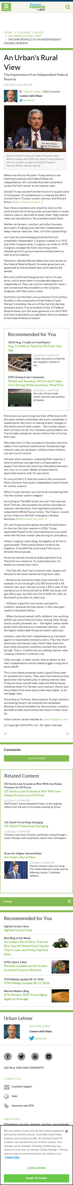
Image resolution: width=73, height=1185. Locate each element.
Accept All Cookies (36, 1178)
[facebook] (8, 1056)
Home (8, 32)
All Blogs (7, 901)
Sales (15, 1096)
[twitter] (21, 1056)
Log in (8, 1068)
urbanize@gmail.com (55, 719)
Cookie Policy (12, 1157)
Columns (24, 32)
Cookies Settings (36, 1167)
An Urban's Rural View (24, 36)
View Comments (37, 758)
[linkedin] (49, 1056)
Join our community (30, 1068)
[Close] (66, 1131)
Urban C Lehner (33, 91)
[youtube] (35, 1056)
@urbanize (29, 100)
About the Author (40, 1026)
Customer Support (22, 1086)
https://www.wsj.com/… (27, 202)
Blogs (39, 32)
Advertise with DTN (23, 1105)
